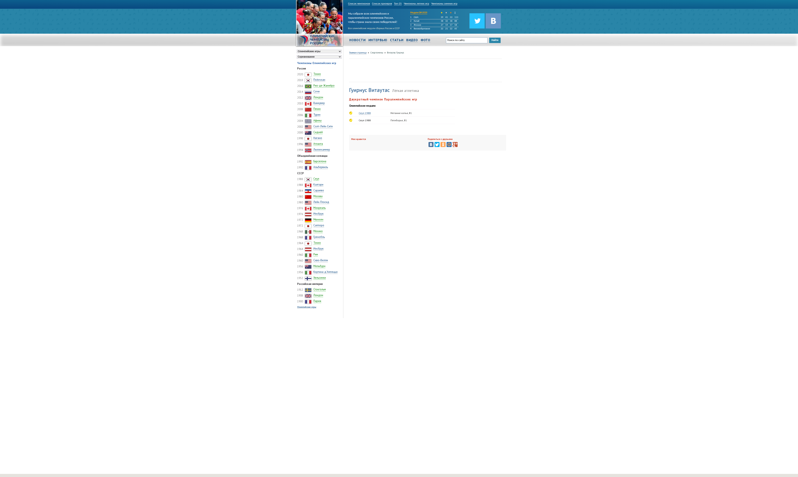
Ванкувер (319, 103)
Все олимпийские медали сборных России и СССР (374, 28)
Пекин (317, 109)
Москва (318, 196)
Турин (316, 114)
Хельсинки (319, 277)
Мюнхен (318, 219)
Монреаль (319, 208)
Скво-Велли (320, 260)
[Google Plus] (455, 144)
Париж (317, 301)
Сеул (316, 178)
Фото (425, 40)
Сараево (318, 190)
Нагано (317, 138)
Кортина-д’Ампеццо (325, 272)
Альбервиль (320, 167)
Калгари (318, 184)
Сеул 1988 (365, 113)
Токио (317, 74)
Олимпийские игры (306, 307)
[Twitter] (437, 144)
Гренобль (319, 237)
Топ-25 (398, 3)
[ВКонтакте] (431, 144)
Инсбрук (318, 213)
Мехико (318, 231)
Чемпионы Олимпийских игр (316, 63)
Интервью (377, 40)
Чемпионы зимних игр (444, 3)
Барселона (319, 161)
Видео (412, 40)
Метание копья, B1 (401, 113)
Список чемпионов (359, 3)
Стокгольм (319, 289)
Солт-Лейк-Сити (323, 126)
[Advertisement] (424, 70)
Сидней (318, 132)
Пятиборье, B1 (398, 120)
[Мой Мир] (449, 144)
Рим (315, 254)
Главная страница (358, 52)
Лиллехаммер (321, 149)
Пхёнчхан (319, 80)
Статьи (397, 40)
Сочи (316, 91)
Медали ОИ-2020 (418, 13)
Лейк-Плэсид (321, 202)
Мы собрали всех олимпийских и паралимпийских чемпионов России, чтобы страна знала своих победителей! (372, 17)
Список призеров (382, 3)
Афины (317, 120)
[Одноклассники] (443, 144)
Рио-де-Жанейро (324, 85)
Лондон (318, 97)
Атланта (318, 144)
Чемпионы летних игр (416, 3)
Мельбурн (319, 266)
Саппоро (318, 225)
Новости (357, 40)
